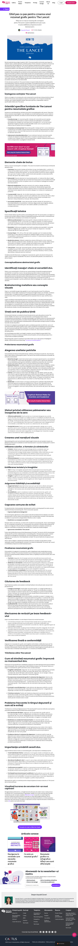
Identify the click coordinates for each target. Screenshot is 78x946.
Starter (46, 913)
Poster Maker (20, 2)
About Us (48, 2)
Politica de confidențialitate (38, 942)
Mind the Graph (29, 795)
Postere (36, 921)
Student (46, 915)
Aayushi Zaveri (25, 30)
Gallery (14, 2)
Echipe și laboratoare (47, 921)
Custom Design (41, 2)
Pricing (35, 2)
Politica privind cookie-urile (52, 942)
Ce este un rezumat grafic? (33, 340)
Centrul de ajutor (59, 919)
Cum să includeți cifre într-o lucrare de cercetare (70, 919)
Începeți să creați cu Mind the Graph (30, 827)
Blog (53, 2)
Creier (24, 913)
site (9, 801)
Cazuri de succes (16, 921)
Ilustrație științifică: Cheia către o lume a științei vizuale (71, 914)
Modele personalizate (58, 916)
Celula (24, 915)
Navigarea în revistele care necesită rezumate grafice (14, 859)
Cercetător (47, 918)
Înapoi (6, 9)
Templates (28, 2)
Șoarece (25, 920)
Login (61, 2)
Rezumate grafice (38, 916)
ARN (24, 918)
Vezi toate (25, 922)
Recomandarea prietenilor (16, 916)
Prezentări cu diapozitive (37, 913)
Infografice (37, 919)
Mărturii (14, 919)
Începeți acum (71, 2)
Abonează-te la (56, 885)
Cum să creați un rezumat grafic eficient (70, 924)
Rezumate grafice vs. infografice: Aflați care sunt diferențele (47, 859)
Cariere (71, 942)
